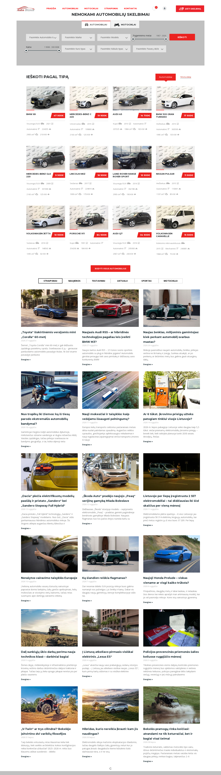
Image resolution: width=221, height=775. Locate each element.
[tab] (165, 77)
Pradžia (51, 8)
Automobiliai (70, 8)
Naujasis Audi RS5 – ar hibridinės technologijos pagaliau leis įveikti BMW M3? (106, 337)
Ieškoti (182, 37)
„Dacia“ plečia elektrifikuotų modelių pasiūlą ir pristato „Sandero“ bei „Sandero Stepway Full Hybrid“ (47, 500)
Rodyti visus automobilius (110, 269)
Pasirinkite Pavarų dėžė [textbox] (147, 48)
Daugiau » (26, 359)
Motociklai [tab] (128, 24)
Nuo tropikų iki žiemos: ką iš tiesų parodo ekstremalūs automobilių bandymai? (45, 419)
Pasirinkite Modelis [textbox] (110, 37)
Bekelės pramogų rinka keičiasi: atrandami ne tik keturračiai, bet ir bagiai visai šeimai (168, 733)
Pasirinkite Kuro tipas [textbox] (75, 48)
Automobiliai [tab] (98, 24)
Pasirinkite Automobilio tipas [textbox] (43, 37)
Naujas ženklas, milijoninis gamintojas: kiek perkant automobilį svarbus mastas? (171, 337)
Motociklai (91, 8)
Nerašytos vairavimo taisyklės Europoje (49, 578)
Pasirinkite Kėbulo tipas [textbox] (112, 48)
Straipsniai (111, 8)
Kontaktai (130, 8)
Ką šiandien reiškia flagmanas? (104, 578)
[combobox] (42, 37)
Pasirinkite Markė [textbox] (73, 37)
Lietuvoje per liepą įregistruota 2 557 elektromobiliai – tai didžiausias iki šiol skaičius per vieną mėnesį (171, 500)
